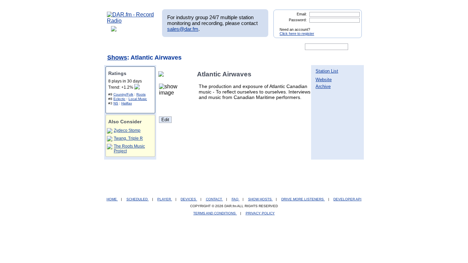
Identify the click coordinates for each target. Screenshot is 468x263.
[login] (351, 27)
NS (115, 103)
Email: (302, 14)
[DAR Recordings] (152, 47)
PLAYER (164, 199)
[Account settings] (267, 47)
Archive (323, 86)
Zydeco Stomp (127, 130)
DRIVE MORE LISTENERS (303, 199)
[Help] (213, 47)
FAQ (235, 199)
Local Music (137, 99)
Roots (141, 94)
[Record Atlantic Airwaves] (162, 74)
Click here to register (297, 34)
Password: (298, 20)
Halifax (126, 103)
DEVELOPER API (347, 199)
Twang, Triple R (128, 138)
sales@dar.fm (182, 29)
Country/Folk (123, 94)
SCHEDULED (137, 199)
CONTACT (214, 199)
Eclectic (119, 99)
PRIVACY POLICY (260, 213)
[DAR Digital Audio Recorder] (118, 47)
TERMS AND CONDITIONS (215, 213)
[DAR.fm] (130, 21)
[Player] (185, 47)
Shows (117, 57)
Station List (327, 71)
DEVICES (189, 199)
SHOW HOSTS (260, 199)
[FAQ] (239, 47)
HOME (112, 199)
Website (324, 79)
